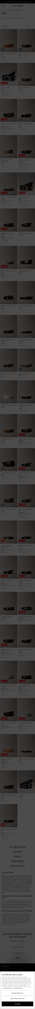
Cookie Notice (8, 988)
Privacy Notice (18, 988)
